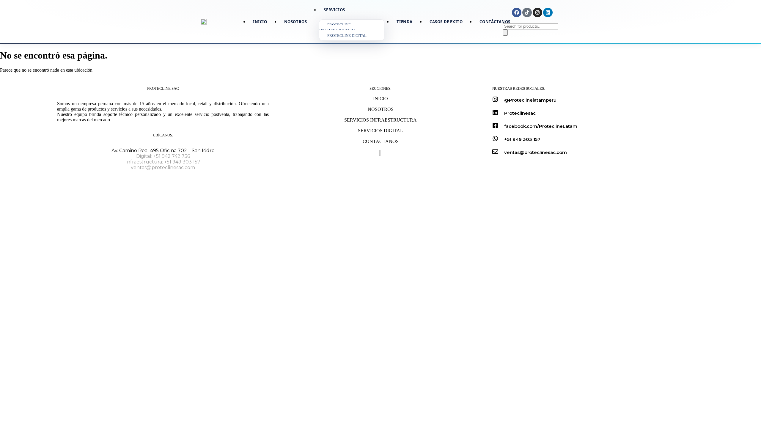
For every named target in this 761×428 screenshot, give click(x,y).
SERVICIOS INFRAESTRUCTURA (380, 119)
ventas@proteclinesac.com (163, 167)
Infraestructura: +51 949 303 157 (162, 162)
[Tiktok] (527, 12)
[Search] (505, 32)
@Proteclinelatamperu (530, 100)
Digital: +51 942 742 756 (163, 156)
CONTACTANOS (381, 141)
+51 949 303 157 (522, 139)
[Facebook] (516, 12)
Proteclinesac (520, 113)
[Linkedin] (548, 12)
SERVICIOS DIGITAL (380, 130)
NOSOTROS (381, 109)
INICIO (380, 98)
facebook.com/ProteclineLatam (540, 126)
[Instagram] (537, 12)
